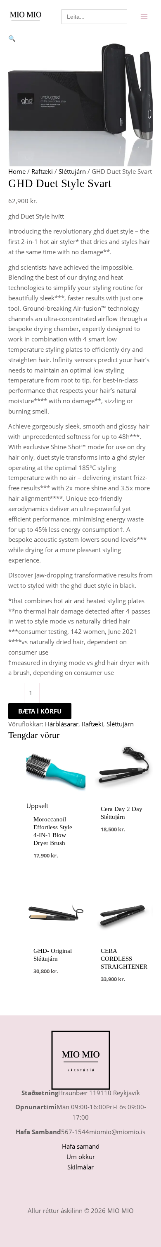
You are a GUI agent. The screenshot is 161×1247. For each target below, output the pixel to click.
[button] (80, 38)
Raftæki (42, 171)
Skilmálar (80, 1167)
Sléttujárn (72, 171)
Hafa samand (80, 1146)
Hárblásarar (61, 724)
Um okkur (80, 1156)
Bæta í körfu (40, 711)
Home (17, 171)
